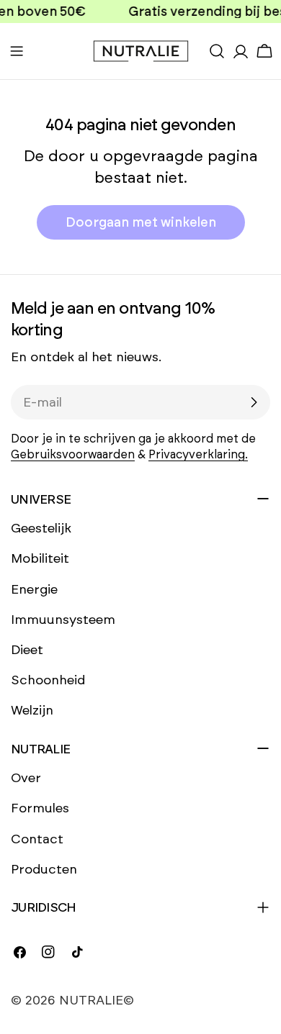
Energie (34, 589)
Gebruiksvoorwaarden (73, 454)
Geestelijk (41, 528)
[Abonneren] (253, 402)
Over (26, 778)
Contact (37, 839)
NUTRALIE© (96, 1000)
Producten (44, 869)
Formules (40, 808)
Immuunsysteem (63, 619)
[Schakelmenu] (16, 51)
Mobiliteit (40, 558)
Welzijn (32, 710)
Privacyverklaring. (198, 454)
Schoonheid (48, 680)
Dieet (27, 650)
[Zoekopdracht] (216, 51)
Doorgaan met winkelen (141, 222)
